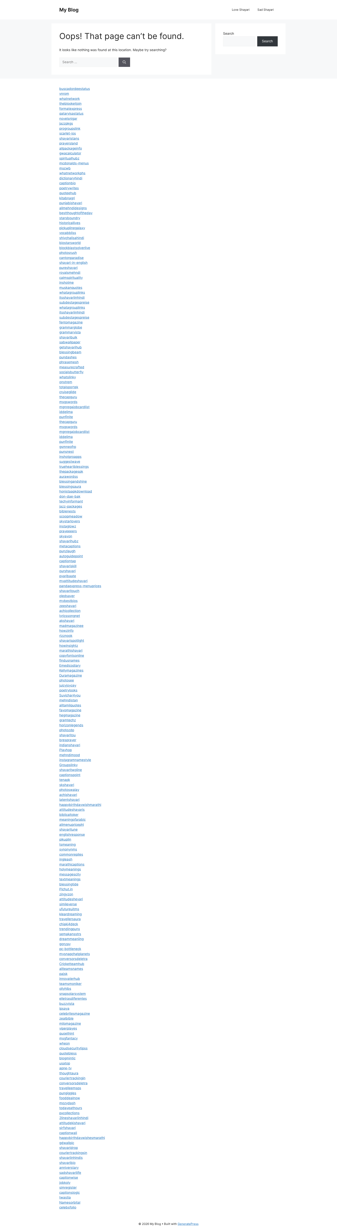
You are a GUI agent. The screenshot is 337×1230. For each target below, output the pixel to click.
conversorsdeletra (73, 959)
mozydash (67, 1103)
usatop (64, 1063)
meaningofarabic (72, 819)
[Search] (124, 62)
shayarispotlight (71, 640)
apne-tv (65, 1068)
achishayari (68, 795)
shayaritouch (69, 591)
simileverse (68, 904)
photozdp (66, 730)
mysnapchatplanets (74, 954)
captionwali (68, 1133)
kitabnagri (67, 198)
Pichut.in (66, 889)
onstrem (65, 382)
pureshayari (68, 268)
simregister (68, 1187)
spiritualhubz (69, 158)
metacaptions (70, 546)
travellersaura (70, 919)
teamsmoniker (70, 984)
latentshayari (69, 800)
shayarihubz (68, 541)
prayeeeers (68, 531)
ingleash (65, 859)
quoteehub (67, 193)
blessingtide (68, 884)
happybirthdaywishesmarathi (82, 1138)
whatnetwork (69, 99)
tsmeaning (67, 844)
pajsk (63, 974)
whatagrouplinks (72, 292)
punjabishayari (70, 203)
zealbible (66, 1018)
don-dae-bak (69, 496)
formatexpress (70, 109)
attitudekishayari (72, 1123)
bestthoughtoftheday (75, 213)
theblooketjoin (70, 103)
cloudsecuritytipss (73, 1048)
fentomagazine (71, 322)
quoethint (66, 1033)
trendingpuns (69, 929)
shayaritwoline (70, 770)
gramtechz (67, 720)
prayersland (68, 143)
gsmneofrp (67, 447)
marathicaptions (71, 864)
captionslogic (69, 1193)
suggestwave (69, 461)
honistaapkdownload (75, 491)
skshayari (66, 785)
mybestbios (68, 601)
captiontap (67, 561)
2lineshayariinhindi (73, 1118)
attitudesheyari (71, 899)
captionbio (67, 183)
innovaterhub (69, 979)
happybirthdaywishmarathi (80, 805)
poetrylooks (68, 690)
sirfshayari (67, 1128)
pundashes (68, 357)
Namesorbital (69, 1202)
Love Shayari (241, 10)
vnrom (64, 94)
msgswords (68, 402)
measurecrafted (71, 367)
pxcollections (69, 1113)
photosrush (68, 253)
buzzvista (66, 1004)
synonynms (68, 849)
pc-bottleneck (70, 949)
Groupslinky (68, 765)
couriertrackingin (72, 1078)
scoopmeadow (70, 516)
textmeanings (70, 879)
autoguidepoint (71, 556)
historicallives (69, 223)
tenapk (64, 780)
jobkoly (64, 1183)
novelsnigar (68, 119)
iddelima (66, 412)
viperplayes (68, 1028)
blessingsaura (70, 486)
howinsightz (68, 646)
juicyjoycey (67, 685)
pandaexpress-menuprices (80, 586)
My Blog (69, 10)
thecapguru (68, 397)
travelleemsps (70, 1088)
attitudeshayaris (72, 810)
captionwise (68, 1177)
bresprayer (67, 740)
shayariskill (67, 566)
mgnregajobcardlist (74, 407)
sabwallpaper (69, 342)
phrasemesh (69, 362)
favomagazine (70, 710)
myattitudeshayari (73, 581)
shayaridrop (68, 1148)
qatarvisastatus (71, 113)
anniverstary (69, 1168)
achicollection (70, 611)
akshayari (66, 621)
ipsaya (64, 1008)
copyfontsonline (71, 656)
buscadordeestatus (74, 89)
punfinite (66, 417)
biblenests (67, 511)
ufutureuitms (69, 909)
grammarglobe (70, 327)
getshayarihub (70, 347)
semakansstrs (70, 934)
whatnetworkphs (72, 173)
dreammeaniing (71, 939)
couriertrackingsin (73, 1153)
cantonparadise (71, 258)
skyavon (65, 536)
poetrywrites (69, 188)
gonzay (65, 944)
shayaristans (69, 138)
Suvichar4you (70, 695)
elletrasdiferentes (73, 998)
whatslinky (67, 377)
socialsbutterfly (71, 372)
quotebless (68, 1053)
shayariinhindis (71, 1158)
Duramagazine (70, 675)
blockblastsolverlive (74, 248)
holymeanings (70, 869)
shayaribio (67, 1163)
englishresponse (72, 835)
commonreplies (71, 854)
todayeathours (70, 1108)
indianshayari (69, 745)
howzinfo (66, 631)
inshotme (66, 282)
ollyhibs (65, 989)
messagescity (70, 874)
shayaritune (68, 829)
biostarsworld (70, 243)
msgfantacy (68, 1038)
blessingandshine (73, 481)
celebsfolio (67, 1207)
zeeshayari (67, 606)
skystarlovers (69, 521)
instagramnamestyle (75, 760)
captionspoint (69, 775)
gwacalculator (70, 153)
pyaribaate (67, 576)
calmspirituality (71, 278)
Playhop (65, 750)
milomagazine (70, 1023)
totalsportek (68, 387)
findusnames (69, 660)
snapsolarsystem (72, 994)
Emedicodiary (70, 665)
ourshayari (67, 571)
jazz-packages (70, 506)
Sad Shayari (265, 10)
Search (228, 33)
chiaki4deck (68, 924)
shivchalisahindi (71, 238)
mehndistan (68, 700)
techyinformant (71, 501)
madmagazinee (71, 626)
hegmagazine (69, 715)
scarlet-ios (67, 133)
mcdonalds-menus (74, 163)
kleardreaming (70, 914)
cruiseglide (67, 392)
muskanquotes (70, 288)
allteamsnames (71, 969)
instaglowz (67, 526)
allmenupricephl (71, 825)
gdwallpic (66, 1143)
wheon (64, 1043)
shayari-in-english (73, 263)
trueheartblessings (74, 467)
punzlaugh (67, 551)
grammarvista (70, 332)
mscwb (65, 168)
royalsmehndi (69, 273)
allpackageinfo (70, 148)
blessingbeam (70, 352)
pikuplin (65, 839)
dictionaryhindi (70, 178)
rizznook (65, 636)
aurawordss (68, 477)
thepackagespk (71, 471)
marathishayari (70, 650)
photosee (66, 680)
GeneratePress (188, 1224)
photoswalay (69, 790)
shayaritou (67, 735)
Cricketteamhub (71, 964)
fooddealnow (69, 1098)
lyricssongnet (69, 616)
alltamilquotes (70, 705)
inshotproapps (70, 457)
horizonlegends (71, 725)
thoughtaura (68, 1073)
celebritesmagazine (74, 1014)
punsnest (66, 452)
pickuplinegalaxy (72, 228)
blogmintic (67, 1058)
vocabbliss (67, 233)
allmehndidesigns (73, 208)
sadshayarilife (70, 1173)
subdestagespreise (74, 302)
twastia (65, 1197)
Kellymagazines (71, 670)
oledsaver (67, 596)
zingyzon (66, 894)
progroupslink (69, 128)
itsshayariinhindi (72, 298)
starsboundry (69, 218)
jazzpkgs (66, 123)
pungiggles (67, 1093)
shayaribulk (68, 337)
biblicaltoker (68, 815)
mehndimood (69, 755)
